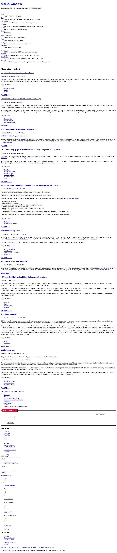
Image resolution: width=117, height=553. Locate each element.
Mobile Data (4, 21)
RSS (5, 438)
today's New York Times (11, 283)
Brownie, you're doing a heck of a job (17, 239)
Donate (3, 27)
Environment (8, 403)
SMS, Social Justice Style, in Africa (14, 261)
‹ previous (7, 391)
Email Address (11, 417)
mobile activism (8, 120)
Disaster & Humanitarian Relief (13, 400)
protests (6, 91)
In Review (4, 45)
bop (5, 341)
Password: (4, 457)
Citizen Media (8, 396)
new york (7, 307)
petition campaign (9, 122)
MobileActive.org (11, 3)
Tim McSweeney (9, 485)
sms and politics (9, 175)
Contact (3, 31)
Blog (2, 18)
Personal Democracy (15, 268)
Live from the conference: (102, 269)
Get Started (7, 443)
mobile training (8, 173)
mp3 (92, 239)
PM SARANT (8, 512)
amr (95, 239)
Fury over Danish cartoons (8, 79)
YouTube (7, 435)
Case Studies (4, 57)
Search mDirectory (9, 445)
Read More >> (6, 95)
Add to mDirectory (9, 446)
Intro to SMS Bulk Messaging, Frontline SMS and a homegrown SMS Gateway (30, 185)
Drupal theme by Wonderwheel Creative (42, 547)
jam (5, 304)
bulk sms (7, 222)
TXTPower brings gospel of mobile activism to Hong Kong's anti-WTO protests (30, 150)
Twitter (6, 432)
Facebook (7, 433)
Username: (4, 455)
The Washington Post (49, 81)
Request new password (11, 463)
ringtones (7, 254)
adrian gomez (8, 499)
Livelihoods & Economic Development (15, 406)
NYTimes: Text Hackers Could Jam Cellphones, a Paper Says (24, 277)
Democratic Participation (11, 398)
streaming (81, 239)
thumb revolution (9, 176)
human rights (8, 119)
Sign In (3, 466)
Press (2, 42)
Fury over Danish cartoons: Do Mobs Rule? (17, 73)
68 (19, 391)
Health (6, 404)
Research (3, 60)
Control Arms (5, 105)
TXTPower (4, 158)
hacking (6, 302)
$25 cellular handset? (9, 314)
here (41, 195)
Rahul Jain (7, 525)
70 (22, 391)
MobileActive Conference (11, 252)
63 (12, 391)
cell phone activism (9, 249)
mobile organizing (9, 88)
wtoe (5, 178)
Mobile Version (5, 547)
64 (13, 391)
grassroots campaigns (10, 223)
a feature (31, 214)
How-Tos (3, 53)
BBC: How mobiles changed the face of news (17, 129)
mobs (5, 90)
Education (7, 401)
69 (20, 391)
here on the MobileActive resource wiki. (68, 198)
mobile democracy (9, 171)
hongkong (7, 170)
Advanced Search (6, 475)
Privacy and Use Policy (23, 547)
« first (2, 391)
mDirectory (4, 24)
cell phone (7, 343)
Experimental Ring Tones (10, 231)
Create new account (10, 462)
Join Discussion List (10, 450)
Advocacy (7, 395)
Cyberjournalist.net (6, 142)
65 (15, 391)
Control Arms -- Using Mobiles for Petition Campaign (21, 99)
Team (2, 39)
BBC (24, 139)
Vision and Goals (6, 36)
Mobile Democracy (8, 350)
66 (16, 391)
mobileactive (8, 251)
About (2, 14)
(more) (47, 285)
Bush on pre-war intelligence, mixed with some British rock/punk (20, 242)
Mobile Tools (4, 50)
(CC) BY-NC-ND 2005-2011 (9, 550)
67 (18, 391)
